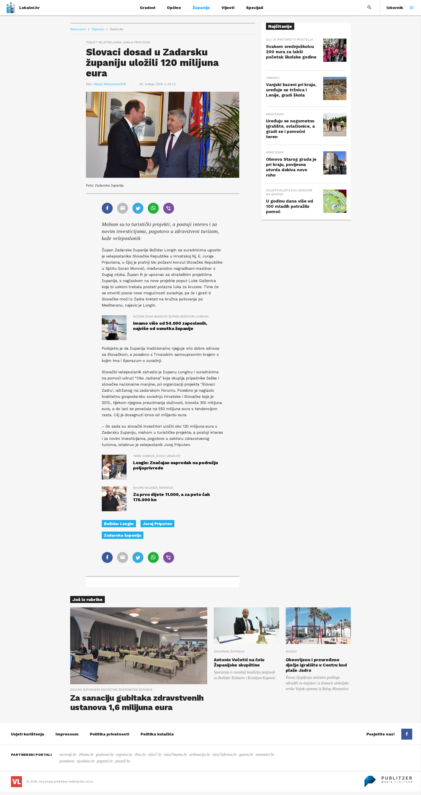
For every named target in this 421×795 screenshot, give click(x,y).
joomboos (67, 761)
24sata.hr (86, 754)
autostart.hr (265, 754)
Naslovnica (78, 29)
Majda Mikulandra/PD (110, 84)
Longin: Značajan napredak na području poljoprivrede (175, 465)
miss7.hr (155, 754)
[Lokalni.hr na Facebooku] (406, 734)
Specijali (254, 7)
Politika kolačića (157, 734)
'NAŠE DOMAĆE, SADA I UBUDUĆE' (157, 456)
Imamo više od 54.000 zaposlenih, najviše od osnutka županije (170, 326)
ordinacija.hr (199, 754)
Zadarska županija (122, 535)
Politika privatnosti (109, 734)
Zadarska (116, 29)
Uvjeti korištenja (27, 734)
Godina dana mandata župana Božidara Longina (171, 316)
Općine (174, 7)
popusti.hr (105, 761)
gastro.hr (246, 754)
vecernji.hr (68, 754)
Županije (201, 7)
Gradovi (147, 7)
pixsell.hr (122, 761)
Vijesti (227, 7)
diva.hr (140, 754)
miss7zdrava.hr (224, 754)
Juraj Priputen (157, 523)
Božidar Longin (119, 523)
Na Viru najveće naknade (153, 487)
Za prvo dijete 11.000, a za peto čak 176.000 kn (171, 497)
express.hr (124, 754)
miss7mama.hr (175, 754)
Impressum (66, 734)
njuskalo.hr (86, 761)
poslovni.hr (105, 754)
